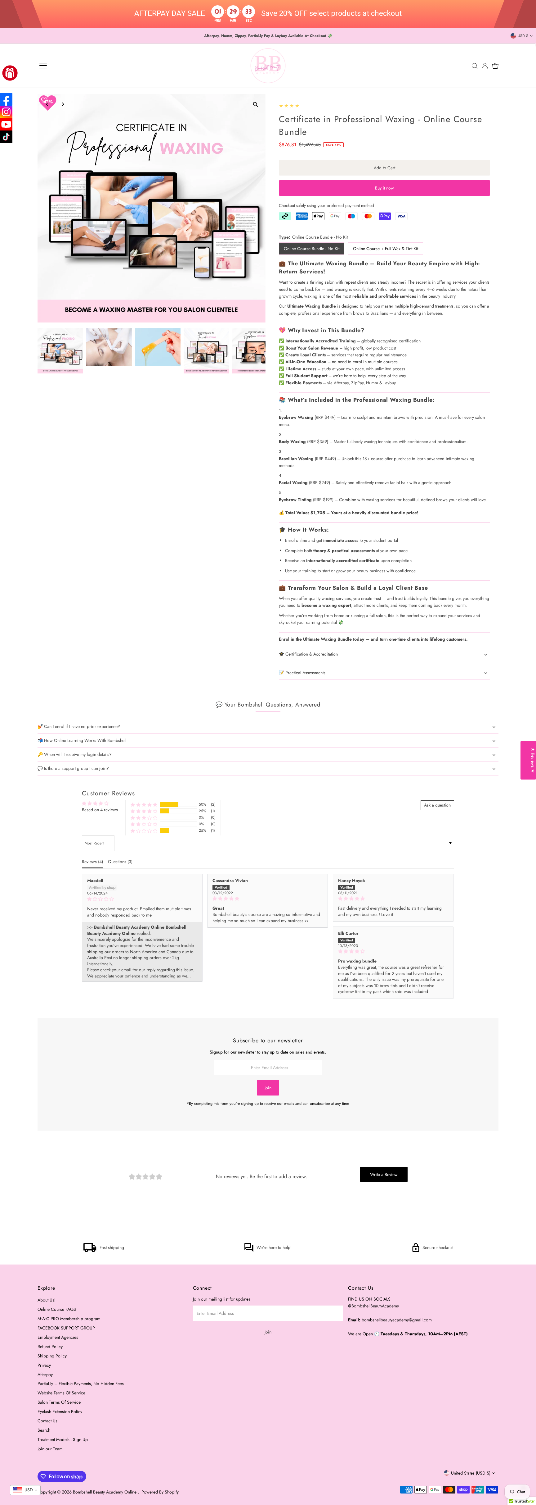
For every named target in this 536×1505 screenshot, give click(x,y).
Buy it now (384, 188)
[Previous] (48, 104)
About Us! (47, 1300)
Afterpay (45, 1374)
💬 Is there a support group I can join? (73, 768)
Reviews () (92, 861)
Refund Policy (50, 1346)
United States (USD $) (470, 1473)
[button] (144, 804)
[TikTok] (6, 136)
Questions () (120, 861)
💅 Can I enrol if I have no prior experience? (79, 726)
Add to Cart (384, 168)
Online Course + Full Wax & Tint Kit (385, 248)
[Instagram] (6, 112)
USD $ (523, 36)
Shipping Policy (52, 1356)
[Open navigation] (43, 66)
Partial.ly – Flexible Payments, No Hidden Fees (81, 1383)
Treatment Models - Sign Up (63, 1439)
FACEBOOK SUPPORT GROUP (66, 1328)
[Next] (63, 104)
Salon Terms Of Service (59, 1402)
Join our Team (50, 1449)
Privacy (44, 1365)
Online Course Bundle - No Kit (311, 248)
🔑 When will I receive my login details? (75, 754)
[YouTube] (6, 124)
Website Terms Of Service (61, 1393)
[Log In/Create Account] (485, 66)
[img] (142, 899)
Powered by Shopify (160, 1492)
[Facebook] (6, 99)
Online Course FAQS (57, 1309)
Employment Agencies (58, 1337)
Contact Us (47, 1421)
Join (268, 1088)
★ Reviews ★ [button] (533, 760)
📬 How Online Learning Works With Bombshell (82, 740)
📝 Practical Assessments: (303, 673)
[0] (495, 66)
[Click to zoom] (255, 104)
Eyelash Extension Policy (60, 1411)
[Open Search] (474, 66)
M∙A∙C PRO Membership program (69, 1318)
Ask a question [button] (437, 805)
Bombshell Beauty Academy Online (105, 1492)
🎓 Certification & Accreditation (308, 654)
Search (44, 1430)
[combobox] (25, 1490)
